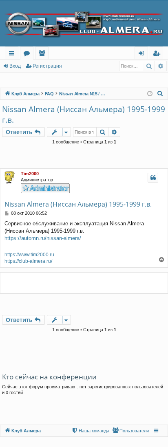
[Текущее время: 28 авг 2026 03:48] (150, 94)
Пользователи (43, 54)
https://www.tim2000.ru (29, 255)
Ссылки (13, 54)
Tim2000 (30, 173)
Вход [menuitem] (143, 54)
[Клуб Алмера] (84, 23)
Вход (15, 66)
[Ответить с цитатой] (153, 178)
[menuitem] (160, 93)
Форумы (28, 54)
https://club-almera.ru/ (28, 261)
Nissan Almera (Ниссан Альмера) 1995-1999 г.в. (83, 115)
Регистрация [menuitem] (158, 54)
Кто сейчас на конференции (49, 376)
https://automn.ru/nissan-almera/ (42, 238)
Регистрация (47, 66)
